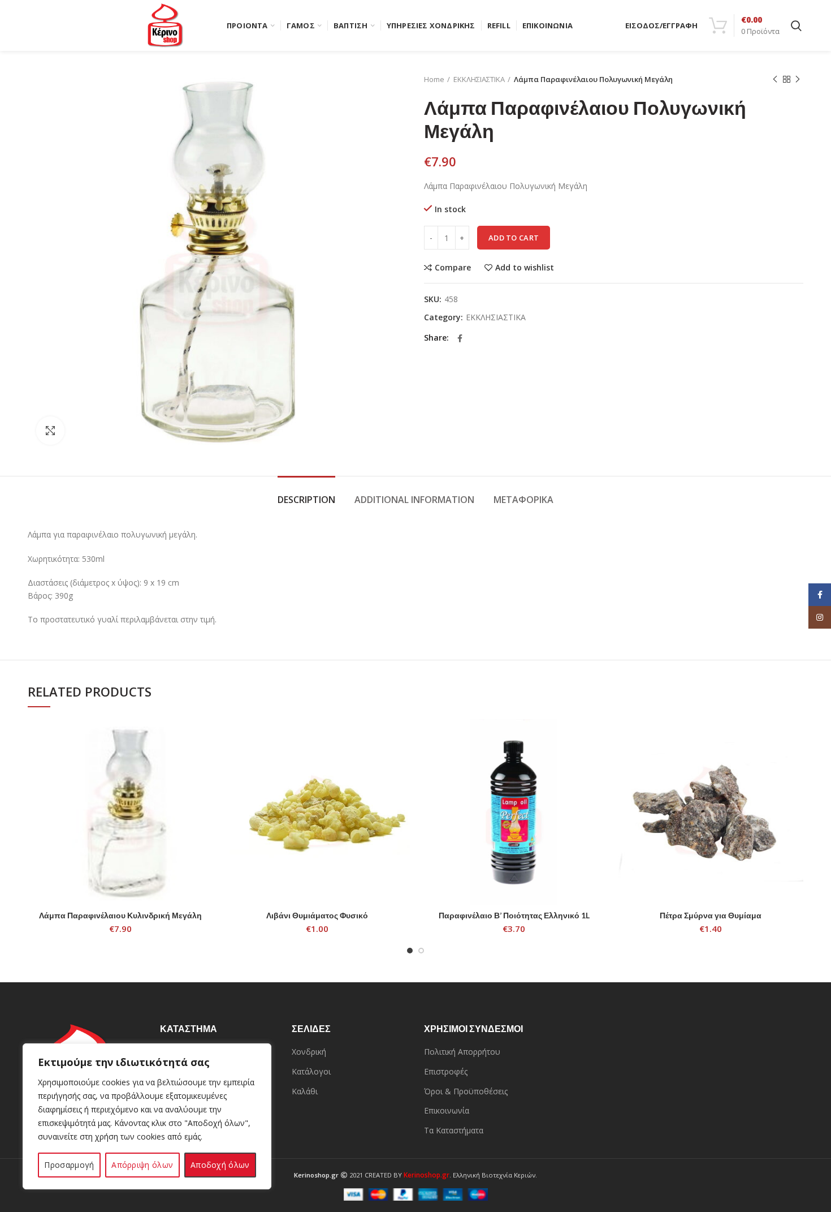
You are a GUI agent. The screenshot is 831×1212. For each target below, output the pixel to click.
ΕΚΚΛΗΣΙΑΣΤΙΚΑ (479, 79)
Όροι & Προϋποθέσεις (466, 1091)
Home (434, 79)
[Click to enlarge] (50, 430)
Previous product (775, 79)
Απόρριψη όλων (142, 1164)
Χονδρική (309, 1051)
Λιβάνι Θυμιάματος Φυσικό (317, 915)
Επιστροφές (446, 1071)
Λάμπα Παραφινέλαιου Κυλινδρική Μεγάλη (120, 915)
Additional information (414, 499)
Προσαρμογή (69, 1164)
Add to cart (513, 238)
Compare (453, 268)
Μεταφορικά (523, 499)
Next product (797, 79)
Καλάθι (305, 1091)
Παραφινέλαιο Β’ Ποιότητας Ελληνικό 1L (514, 915)
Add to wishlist (524, 268)
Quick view (205, 763)
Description (306, 499)
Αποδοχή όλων (220, 1164)
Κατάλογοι (311, 1071)
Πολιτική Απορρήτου (462, 1051)
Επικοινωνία (446, 1110)
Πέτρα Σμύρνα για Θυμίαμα (710, 915)
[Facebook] (460, 338)
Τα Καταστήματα (453, 1130)
